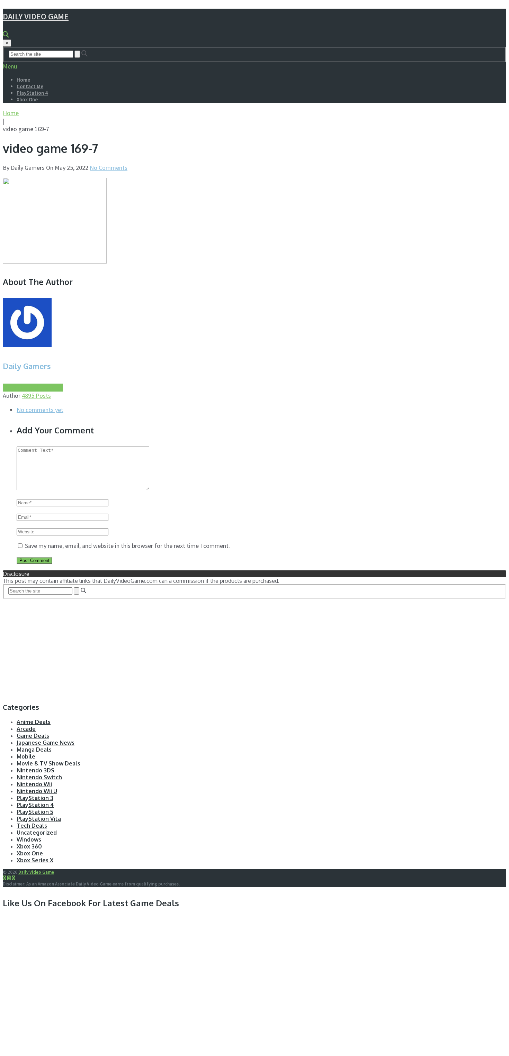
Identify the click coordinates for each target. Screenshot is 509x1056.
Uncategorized (37, 832)
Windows (29, 839)
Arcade (26, 728)
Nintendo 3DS (35, 770)
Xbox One (27, 99)
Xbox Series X (35, 860)
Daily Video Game (36, 16)
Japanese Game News (45, 742)
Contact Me (30, 86)
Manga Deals (34, 749)
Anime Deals (34, 721)
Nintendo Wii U (37, 791)
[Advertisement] (210, 647)
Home (23, 79)
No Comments (108, 168)
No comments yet (40, 410)
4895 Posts (36, 396)
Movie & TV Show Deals (48, 763)
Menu (10, 66)
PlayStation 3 (35, 798)
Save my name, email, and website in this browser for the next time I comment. (127, 546)
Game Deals (33, 735)
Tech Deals (32, 825)
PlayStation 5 (35, 811)
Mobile (26, 756)
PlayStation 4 (32, 93)
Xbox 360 (29, 846)
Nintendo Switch (39, 777)
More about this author (33, 388)
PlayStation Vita (39, 818)
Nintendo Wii (34, 784)
